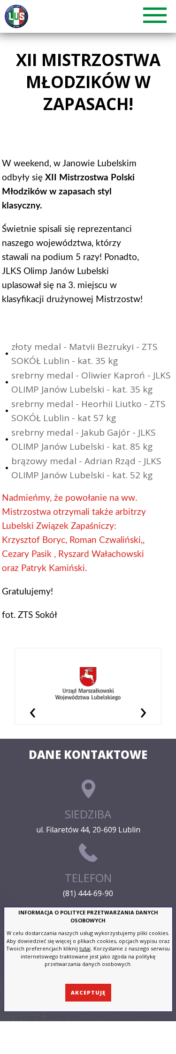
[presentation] (32, 710)
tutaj (85, 948)
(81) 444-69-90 (88, 893)
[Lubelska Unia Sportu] (18, 16)
